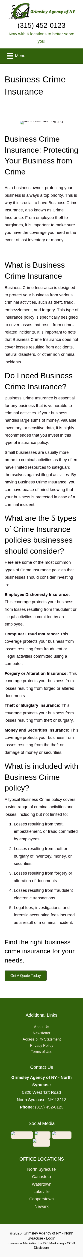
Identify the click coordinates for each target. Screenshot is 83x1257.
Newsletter (41, 1033)
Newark (42, 1206)
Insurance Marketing (23, 1243)
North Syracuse (41, 1169)
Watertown (41, 1184)
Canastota (41, 1176)
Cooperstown (41, 1199)
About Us (41, 1027)
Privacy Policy (41, 1045)
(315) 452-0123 (49, 1107)
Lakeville (41, 1191)
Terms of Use (41, 1052)
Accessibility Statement (42, 1039)
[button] (26, 976)
